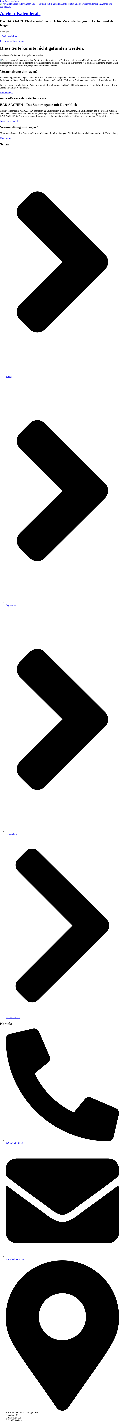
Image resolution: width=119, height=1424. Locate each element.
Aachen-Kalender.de (20, 13)
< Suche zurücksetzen (10, 36)
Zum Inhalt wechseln (9, 1)
